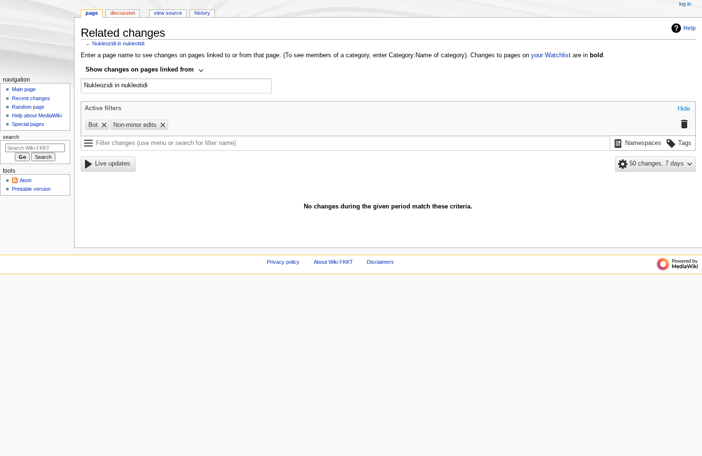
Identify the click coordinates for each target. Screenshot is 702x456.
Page (91, 13)
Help (689, 28)
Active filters (103, 108)
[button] (684, 109)
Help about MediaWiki (37, 115)
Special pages (28, 124)
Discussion (122, 13)
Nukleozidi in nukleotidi (118, 43)
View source (168, 13)
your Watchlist (551, 55)
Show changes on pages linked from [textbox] (139, 69)
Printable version (31, 189)
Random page (28, 107)
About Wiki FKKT (333, 262)
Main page (24, 89)
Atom (26, 180)
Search (11, 137)
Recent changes (31, 98)
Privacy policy (283, 262)
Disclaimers (380, 262)
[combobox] (145, 70)
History (202, 13)
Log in (685, 4)
